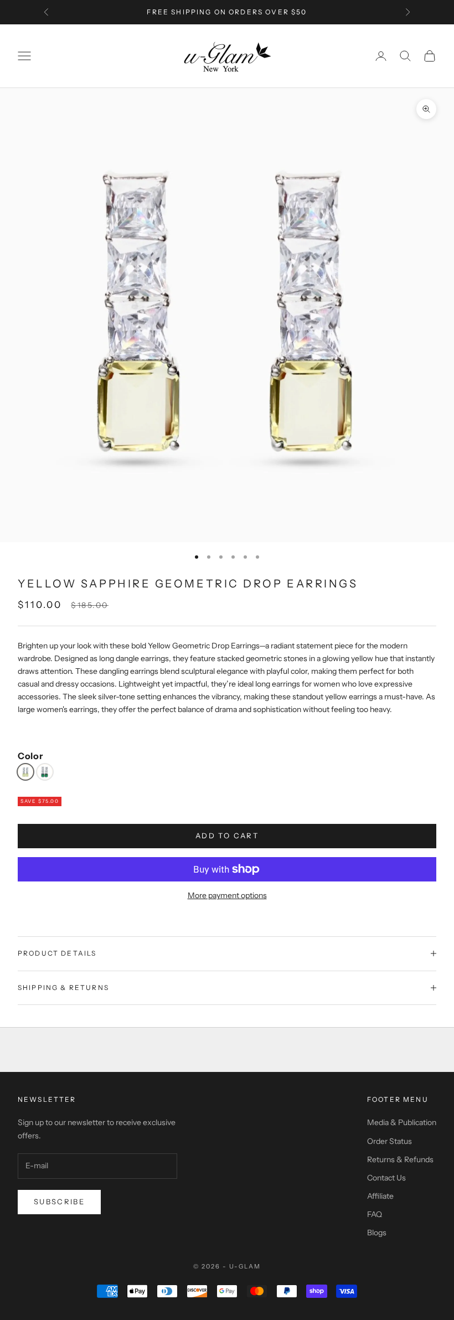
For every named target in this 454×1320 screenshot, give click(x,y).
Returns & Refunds (400, 1159)
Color (30, 756)
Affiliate (380, 1196)
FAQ (374, 1214)
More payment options (227, 895)
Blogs (376, 1233)
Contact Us (386, 1178)
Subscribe (59, 1201)
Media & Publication (401, 1122)
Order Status (389, 1141)
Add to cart (227, 835)
